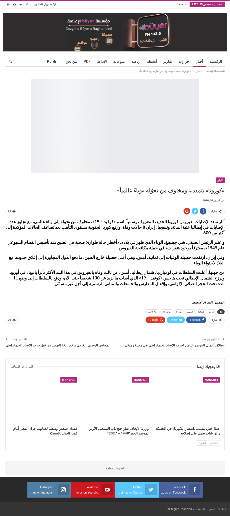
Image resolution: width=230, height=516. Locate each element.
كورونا (179, 311)
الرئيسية (216, 61)
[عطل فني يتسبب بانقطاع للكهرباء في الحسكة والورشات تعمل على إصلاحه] (186, 400)
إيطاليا (201, 311)
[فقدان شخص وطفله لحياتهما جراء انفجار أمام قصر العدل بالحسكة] (43, 400)
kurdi (182, 4)
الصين (190, 311)
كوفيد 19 (167, 311)
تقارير (167, 61)
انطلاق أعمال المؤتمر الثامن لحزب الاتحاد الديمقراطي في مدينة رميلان (175, 345)
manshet (211, 379)
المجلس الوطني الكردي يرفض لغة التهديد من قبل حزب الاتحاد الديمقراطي (58, 345)
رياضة (135, 61)
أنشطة (152, 61)
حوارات (183, 61)
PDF (87, 61)
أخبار (199, 61)
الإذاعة (102, 61)
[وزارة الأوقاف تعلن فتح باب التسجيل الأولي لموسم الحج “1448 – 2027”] (114, 400)
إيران (211, 311)
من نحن (71, 61)
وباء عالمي (152, 311)
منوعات (119, 61)
